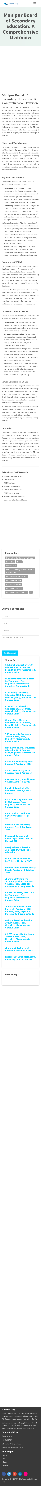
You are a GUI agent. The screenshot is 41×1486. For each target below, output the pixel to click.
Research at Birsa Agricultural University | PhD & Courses (20, 958)
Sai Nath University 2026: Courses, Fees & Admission (18, 771)
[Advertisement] (20, 73)
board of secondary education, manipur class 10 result (20, 571)
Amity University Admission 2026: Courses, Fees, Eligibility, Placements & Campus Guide (18, 924)
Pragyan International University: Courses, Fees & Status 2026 (19, 838)
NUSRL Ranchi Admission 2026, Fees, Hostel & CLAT (18, 859)
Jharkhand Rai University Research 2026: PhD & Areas (19, 949)
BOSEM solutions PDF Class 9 (16, 592)
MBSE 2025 (10, 562)
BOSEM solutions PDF (14, 588)
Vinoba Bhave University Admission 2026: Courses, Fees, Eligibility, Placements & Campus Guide (20, 724)
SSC (4, 1459)
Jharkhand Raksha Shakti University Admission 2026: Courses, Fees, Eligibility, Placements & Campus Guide (19, 910)
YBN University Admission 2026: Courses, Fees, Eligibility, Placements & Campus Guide (18, 737)
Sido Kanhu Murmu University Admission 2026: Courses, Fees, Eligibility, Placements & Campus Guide (20, 751)
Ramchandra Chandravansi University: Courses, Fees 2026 (18, 816)
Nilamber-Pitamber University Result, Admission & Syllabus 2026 (20, 870)
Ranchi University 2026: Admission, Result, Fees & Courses (18, 790)
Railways (6, 1465)
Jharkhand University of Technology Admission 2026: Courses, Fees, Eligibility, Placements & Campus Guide (19, 882)
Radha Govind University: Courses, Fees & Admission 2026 (18, 827)
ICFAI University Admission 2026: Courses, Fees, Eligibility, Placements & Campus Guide (18, 803)
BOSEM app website (13, 580)
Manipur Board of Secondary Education (20, 558)
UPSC (5, 1455)
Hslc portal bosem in (13, 584)
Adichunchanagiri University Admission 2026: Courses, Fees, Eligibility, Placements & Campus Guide (20, 668)
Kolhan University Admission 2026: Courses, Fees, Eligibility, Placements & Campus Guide (19, 896)
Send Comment (10, 653)
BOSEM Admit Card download (16, 576)
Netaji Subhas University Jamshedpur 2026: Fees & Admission (18, 850)
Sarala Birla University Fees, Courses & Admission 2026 (19, 762)
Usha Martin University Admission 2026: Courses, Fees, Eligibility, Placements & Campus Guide (20, 710)
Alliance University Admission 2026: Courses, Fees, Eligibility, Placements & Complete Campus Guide (19, 682)
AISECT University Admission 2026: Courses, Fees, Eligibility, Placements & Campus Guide (19, 938)
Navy (5, 1462)
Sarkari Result (11, 566)
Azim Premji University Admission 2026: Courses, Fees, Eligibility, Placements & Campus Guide (20, 696)
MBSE (19, 562)
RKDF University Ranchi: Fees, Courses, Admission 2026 (20, 780)
